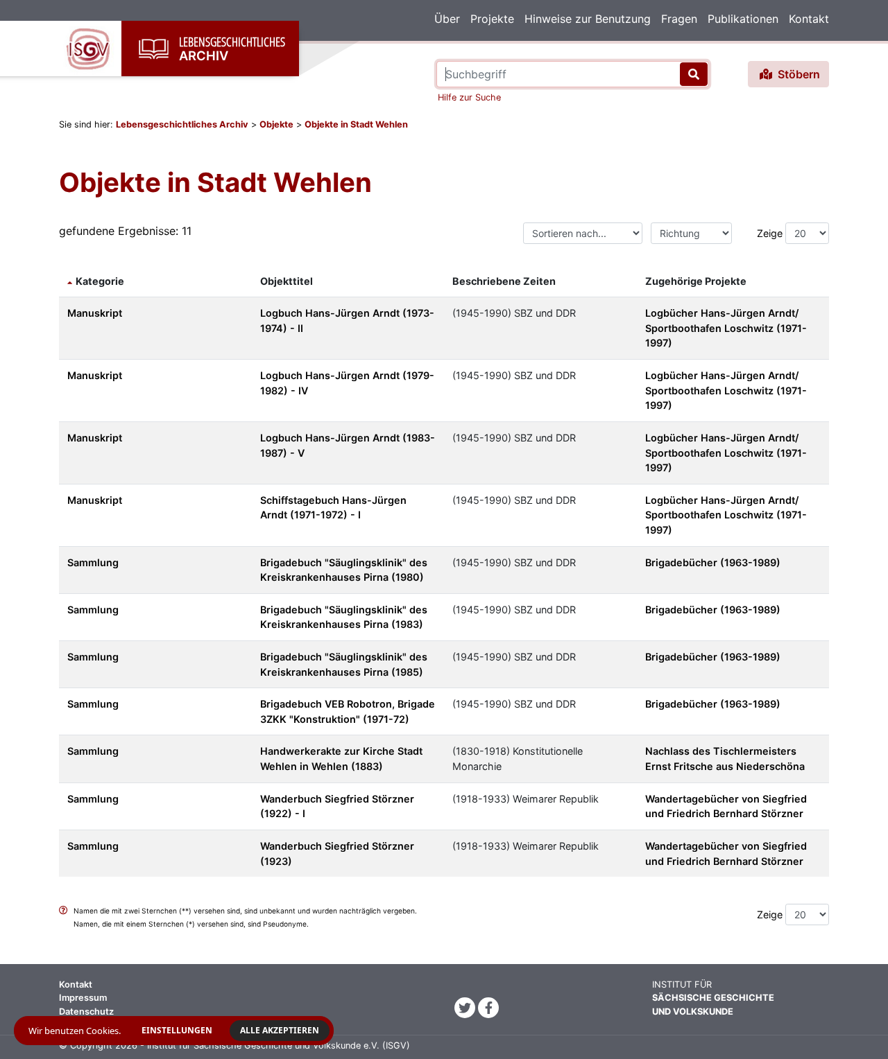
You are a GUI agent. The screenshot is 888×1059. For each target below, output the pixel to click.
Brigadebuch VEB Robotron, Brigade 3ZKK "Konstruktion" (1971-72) (347, 711)
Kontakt (809, 19)
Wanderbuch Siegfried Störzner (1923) (337, 853)
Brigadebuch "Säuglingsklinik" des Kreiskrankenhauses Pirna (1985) (343, 664)
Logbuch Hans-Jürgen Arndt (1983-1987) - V (347, 445)
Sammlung (93, 562)
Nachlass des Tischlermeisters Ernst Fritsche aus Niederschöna (725, 758)
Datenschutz (86, 1011)
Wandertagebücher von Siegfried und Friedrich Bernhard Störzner (726, 806)
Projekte (492, 19)
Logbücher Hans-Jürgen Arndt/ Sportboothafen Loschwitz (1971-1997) (726, 328)
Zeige (770, 233)
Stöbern (797, 74)
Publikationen (743, 19)
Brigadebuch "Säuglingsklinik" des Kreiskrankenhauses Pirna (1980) (343, 570)
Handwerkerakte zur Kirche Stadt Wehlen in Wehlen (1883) (341, 758)
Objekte (276, 124)
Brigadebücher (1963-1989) (712, 562)
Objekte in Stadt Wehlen (356, 124)
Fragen (679, 19)
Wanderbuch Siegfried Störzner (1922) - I (337, 806)
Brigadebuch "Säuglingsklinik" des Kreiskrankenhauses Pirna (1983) (343, 617)
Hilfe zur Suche (469, 97)
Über (447, 19)
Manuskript (94, 313)
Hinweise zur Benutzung (587, 19)
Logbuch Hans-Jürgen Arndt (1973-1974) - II (347, 320)
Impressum (83, 997)
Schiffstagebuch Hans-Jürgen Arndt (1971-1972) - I (333, 507)
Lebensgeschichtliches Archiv (182, 124)
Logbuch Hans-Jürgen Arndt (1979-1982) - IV (347, 382)
